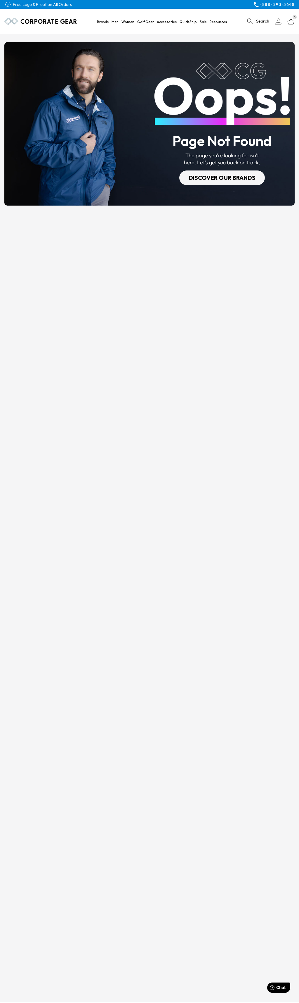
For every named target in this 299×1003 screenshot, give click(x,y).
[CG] (40, 21)
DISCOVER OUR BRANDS (222, 177)
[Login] (278, 21)
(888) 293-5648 (277, 4)
